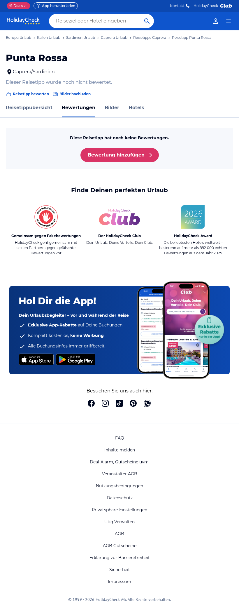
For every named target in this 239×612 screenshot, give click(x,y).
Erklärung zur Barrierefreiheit (119, 557)
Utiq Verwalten (119, 521)
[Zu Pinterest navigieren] (133, 404)
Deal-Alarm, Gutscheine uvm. (120, 462)
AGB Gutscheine (119, 545)
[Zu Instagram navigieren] (105, 404)
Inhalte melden (119, 450)
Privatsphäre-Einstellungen (119, 509)
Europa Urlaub (18, 37)
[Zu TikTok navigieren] (119, 404)
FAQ (119, 438)
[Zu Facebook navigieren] (91, 404)
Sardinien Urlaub (80, 37)
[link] (216, 21)
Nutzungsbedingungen (119, 485)
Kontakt (177, 6)
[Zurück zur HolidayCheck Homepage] (23, 21)
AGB (119, 533)
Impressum (119, 581)
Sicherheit (119, 569)
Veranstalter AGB (119, 474)
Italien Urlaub (48, 37)
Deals (16, 6)
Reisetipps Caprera (149, 37)
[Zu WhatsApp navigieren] (147, 404)
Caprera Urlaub (114, 37)
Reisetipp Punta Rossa (191, 37)
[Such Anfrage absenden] (147, 21)
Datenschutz (120, 497)
